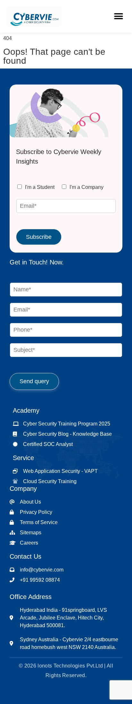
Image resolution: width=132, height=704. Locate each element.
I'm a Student (39, 187)
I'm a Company (86, 187)
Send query (34, 381)
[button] (118, 16)
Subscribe (39, 237)
